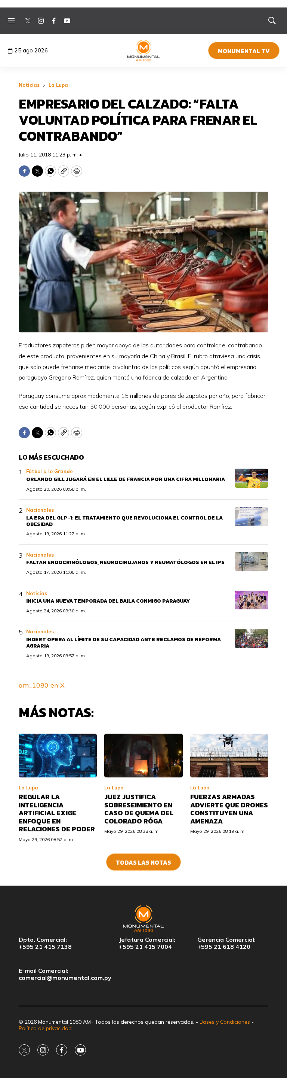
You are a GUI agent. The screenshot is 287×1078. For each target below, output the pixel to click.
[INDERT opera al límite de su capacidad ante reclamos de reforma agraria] (251, 638)
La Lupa (58, 85)
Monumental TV (244, 50)
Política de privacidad (45, 1028)
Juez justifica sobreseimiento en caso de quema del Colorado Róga (138, 809)
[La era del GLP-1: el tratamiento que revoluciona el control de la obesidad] (251, 516)
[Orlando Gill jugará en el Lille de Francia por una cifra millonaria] (251, 478)
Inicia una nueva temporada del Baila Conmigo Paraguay (108, 601)
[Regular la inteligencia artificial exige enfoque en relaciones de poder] (58, 756)
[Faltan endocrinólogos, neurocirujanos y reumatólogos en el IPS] (251, 561)
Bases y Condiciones (225, 1021)
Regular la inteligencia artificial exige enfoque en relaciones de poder (57, 813)
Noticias (29, 85)
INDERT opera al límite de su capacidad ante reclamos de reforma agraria (123, 643)
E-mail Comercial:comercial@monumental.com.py (65, 974)
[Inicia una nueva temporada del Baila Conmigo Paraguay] (251, 600)
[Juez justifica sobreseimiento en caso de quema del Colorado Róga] (143, 756)
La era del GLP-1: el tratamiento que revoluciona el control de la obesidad (124, 521)
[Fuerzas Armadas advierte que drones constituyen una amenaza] (229, 756)
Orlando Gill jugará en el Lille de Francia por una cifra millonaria (125, 479)
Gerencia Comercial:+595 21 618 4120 (226, 943)
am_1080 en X (42, 685)
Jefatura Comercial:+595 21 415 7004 (147, 943)
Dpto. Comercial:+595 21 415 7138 (45, 943)
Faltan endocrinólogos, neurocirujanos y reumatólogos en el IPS (125, 562)
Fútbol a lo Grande (49, 471)
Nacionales (40, 510)
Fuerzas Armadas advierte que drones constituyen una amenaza (229, 809)
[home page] (144, 50)
